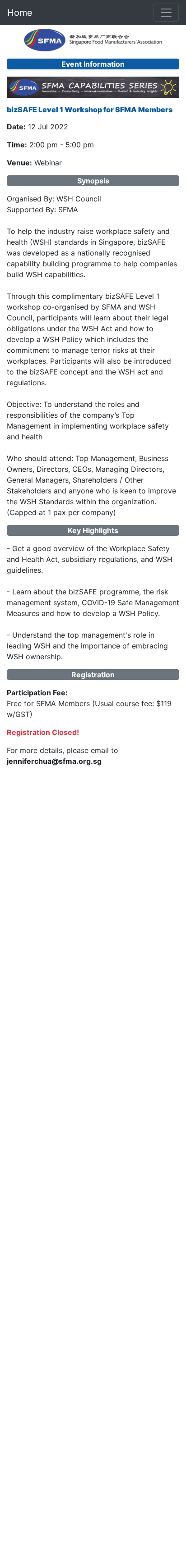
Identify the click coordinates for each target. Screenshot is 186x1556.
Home (20, 12)
